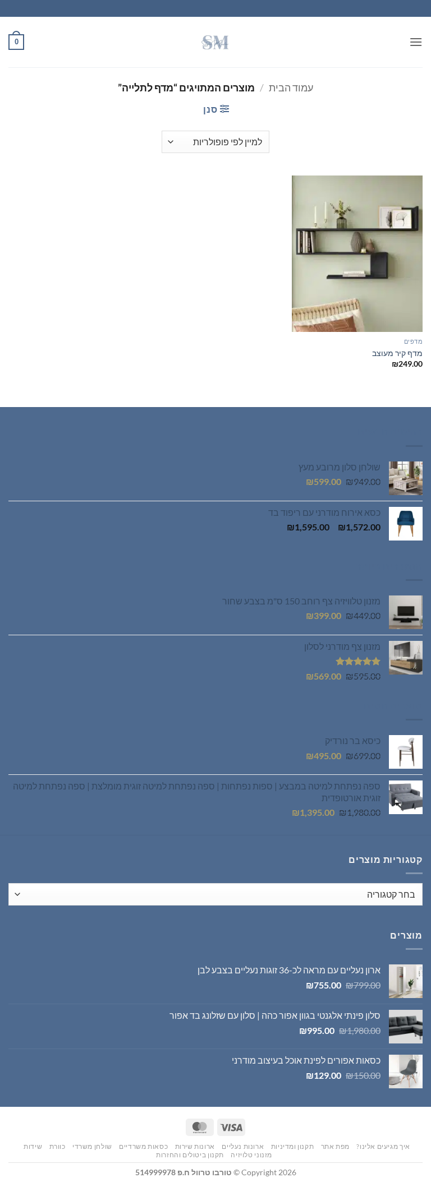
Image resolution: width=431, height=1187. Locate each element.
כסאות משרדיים (143, 1146)
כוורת (57, 1146)
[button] (416, 42)
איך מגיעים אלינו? (383, 1146)
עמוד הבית (291, 87)
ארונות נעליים (243, 1146)
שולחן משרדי (92, 1146)
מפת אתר (335, 1146)
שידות (33, 1146)
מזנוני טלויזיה (251, 1155)
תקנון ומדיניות (292, 1146)
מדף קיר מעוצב (397, 353)
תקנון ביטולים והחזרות (190, 1155)
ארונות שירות (195, 1146)
